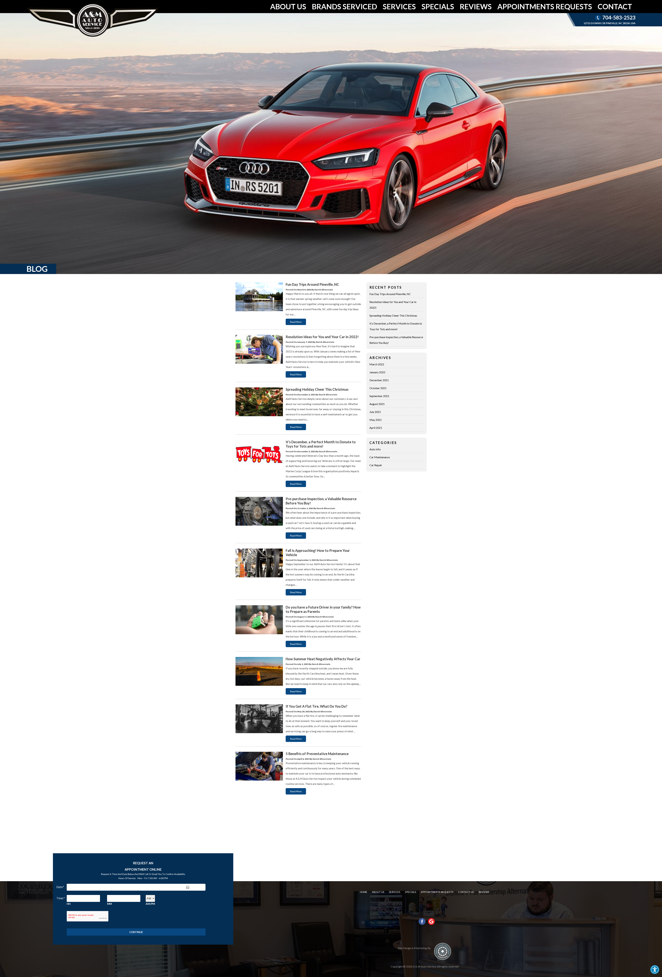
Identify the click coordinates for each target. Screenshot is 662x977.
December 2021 (379, 380)
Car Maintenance (379, 457)
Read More (296, 321)
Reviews (476, 6)
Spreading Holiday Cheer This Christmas (317, 389)
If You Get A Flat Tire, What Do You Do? (316, 706)
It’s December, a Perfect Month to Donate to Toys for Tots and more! (321, 444)
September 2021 (379, 396)
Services (399, 6)
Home (363, 891)
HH (69, 903)
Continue (136, 932)
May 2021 (375, 419)
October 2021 (378, 388)
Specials (438, 6)
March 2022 (376, 364)
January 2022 (377, 372)
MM (109, 903)
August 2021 (377, 404)
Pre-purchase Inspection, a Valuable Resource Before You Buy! (396, 339)
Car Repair (375, 465)
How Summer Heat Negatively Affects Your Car (323, 659)
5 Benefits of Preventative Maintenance (317, 754)
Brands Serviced (344, 6)
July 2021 (375, 411)
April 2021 (375, 427)
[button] (654, 969)
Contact (615, 6)
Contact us (466, 891)
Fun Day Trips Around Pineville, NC (312, 284)
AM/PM (150, 903)
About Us (288, 6)
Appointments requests (544, 6)
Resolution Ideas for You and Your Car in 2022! (322, 337)
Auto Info (375, 449)
